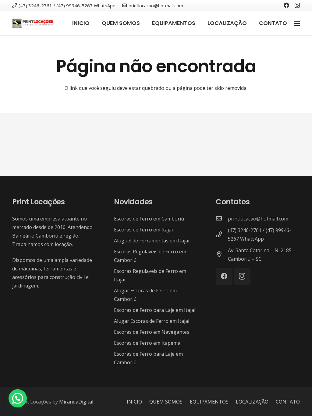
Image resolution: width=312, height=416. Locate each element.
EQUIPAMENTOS (209, 401)
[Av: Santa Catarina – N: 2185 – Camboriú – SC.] (222, 254)
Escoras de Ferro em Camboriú (149, 218)
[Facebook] (286, 5)
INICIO (134, 401)
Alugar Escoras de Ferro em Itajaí (151, 321)
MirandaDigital (76, 401)
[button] (18, 398)
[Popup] (297, 23)
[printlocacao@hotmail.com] (222, 218)
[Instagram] (297, 5)
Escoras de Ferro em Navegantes (151, 332)
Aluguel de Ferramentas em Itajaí (151, 240)
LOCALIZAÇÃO (252, 401)
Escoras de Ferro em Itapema (147, 343)
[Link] (33, 23)
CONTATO (288, 401)
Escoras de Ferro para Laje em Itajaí (154, 310)
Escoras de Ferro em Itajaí (143, 229)
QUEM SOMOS (166, 401)
